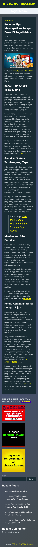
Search (4, 476)
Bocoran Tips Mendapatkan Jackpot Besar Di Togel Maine (18, 28)
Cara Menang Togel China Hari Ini (17, 491)
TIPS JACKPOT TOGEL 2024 (22, 544)
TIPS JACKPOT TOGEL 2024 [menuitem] (22, 71)
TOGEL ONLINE (8, 20)
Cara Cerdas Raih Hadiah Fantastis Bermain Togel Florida (19, 223)
